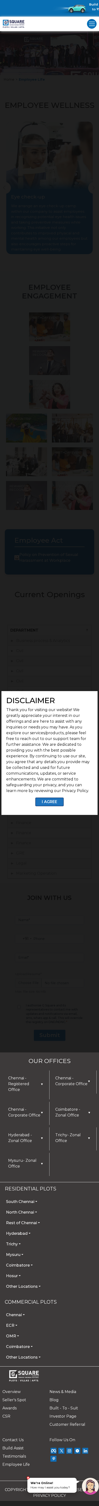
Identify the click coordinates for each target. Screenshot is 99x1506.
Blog (54, 1400)
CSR (6, 1416)
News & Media (63, 1391)
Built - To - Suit (64, 1408)
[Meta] (53, 1451)
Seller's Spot (14, 1400)
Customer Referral (67, 1424)
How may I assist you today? (50, 1485)
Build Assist (13, 1448)
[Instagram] (69, 1451)
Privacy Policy (49, 1495)
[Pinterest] (53, 1459)
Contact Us (13, 1440)
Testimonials (14, 1456)
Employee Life (16, 1464)
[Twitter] (61, 1451)
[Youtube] (77, 1451)
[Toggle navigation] (92, 24)
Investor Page (63, 1416)
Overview (11, 1391)
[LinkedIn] (85, 1451)
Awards (9, 1408)
